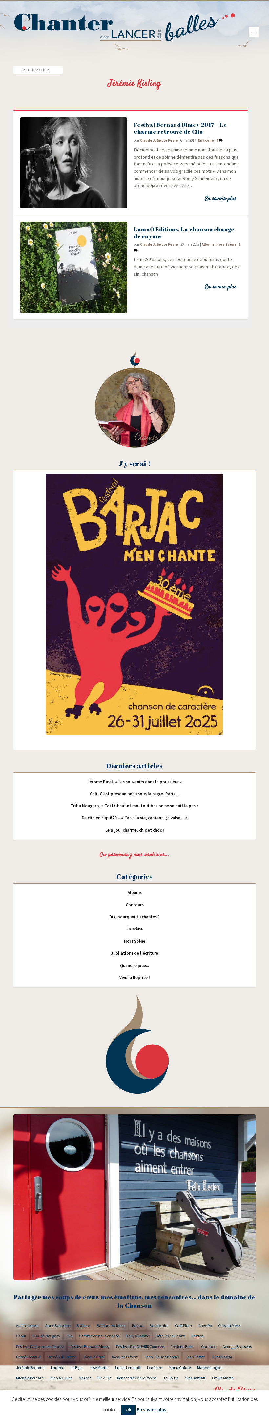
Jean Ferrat (195, 1356)
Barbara (83, 1325)
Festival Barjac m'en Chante (40, 1346)
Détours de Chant (170, 1335)
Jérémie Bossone (30, 1367)
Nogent (85, 1377)
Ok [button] (128, 1410)
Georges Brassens (237, 1346)
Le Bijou (77, 1367)
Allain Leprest (27, 1325)
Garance (208, 1346)
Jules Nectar (221, 1356)
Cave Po (205, 1325)
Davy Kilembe (137, 1335)
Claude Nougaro (46, 1335)
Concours (135, 905)
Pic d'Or (104, 1377)
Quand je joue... (134, 965)
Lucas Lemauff (127, 1367)
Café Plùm (183, 1325)
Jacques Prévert (124, 1356)
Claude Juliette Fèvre (159, 140)
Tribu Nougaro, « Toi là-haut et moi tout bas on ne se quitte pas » (134, 806)
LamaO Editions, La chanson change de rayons (184, 232)
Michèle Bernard (30, 1377)
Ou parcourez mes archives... (134, 855)
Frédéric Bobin (183, 1346)
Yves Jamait (195, 1377)
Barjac (137, 1325)
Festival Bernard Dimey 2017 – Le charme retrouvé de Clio (180, 128)
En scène (206, 140)
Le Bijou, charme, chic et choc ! (134, 830)
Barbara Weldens (111, 1325)
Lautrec (57, 1367)
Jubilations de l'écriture (134, 953)
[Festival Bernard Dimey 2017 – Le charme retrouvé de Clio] (73, 162)
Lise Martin (99, 1367)
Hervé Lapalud (28, 1356)
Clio (69, 1335)
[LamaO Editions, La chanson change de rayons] (73, 267)
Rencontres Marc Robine (137, 1377)
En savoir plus (221, 198)
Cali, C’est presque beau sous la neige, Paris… (134, 793)
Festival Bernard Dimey (90, 1346)
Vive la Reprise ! (134, 977)
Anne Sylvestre (57, 1325)
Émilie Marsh (223, 1377)
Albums (208, 244)
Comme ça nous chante (99, 1335)
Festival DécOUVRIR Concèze (140, 1346)
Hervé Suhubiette (61, 1356)
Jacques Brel (93, 1356)
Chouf (21, 1335)
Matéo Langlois (209, 1367)
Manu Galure (180, 1367)
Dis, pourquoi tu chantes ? (134, 917)
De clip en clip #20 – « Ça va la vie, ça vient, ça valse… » (134, 818)
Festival (197, 1335)
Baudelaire (159, 1325)
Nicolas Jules (61, 1377)
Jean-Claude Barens (161, 1356)
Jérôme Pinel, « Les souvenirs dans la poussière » (134, 782)
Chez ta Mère (229, 1325)
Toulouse (170, 1377)
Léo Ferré (154, 1367)
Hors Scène (226, 244)
